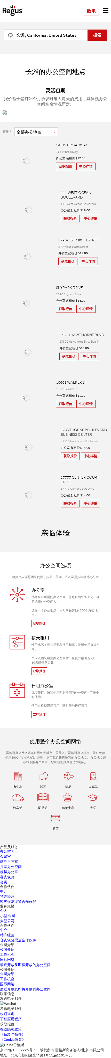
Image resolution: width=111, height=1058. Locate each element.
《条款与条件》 (12, 1034)
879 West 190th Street (79, 240)
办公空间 (7, 851)
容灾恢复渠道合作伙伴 (18, 902)
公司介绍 (7, 949)
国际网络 (7, 960)
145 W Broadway (72, 145)
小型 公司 (7, 916)
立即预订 (39, 714)
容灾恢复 (7, 877)
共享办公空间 (11, 867)
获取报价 (65, 166)
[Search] (9, 35)
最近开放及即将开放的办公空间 (25, 965)
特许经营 (7, 896)
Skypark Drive (69, 287)
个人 (3, 911)
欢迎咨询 (7, 1014)
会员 (3, 882)
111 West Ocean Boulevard (76, 195)
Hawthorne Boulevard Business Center (84, 432)
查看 (6, 132)
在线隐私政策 (11, 1029)
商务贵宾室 (9, 861)
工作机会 (7, 954)
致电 (91, 11)
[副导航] (16, 852)
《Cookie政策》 (13, 1039)
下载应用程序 (11, 1019)
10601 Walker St (71, 382)
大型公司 (7, 921)
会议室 (5, 856)
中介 (3, 891)
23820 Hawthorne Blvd (81, 335)
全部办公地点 (29, 132)
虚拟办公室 (9, 872)
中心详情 (86, 166)
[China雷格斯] (13, 7)
